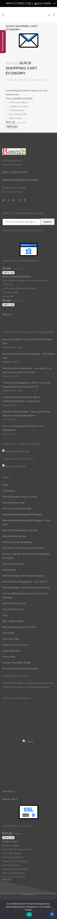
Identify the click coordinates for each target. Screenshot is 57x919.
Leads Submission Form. (14, 603)
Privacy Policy (9, 657)
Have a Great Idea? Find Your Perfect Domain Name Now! (27, 341)
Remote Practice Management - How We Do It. (25, 581)
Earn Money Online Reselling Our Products (23, 548)
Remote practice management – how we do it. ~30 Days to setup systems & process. (27, 370)
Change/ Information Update (16, 662)
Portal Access (9, 570)
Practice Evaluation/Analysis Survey (19, 497)
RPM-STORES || (16, 3)
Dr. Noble (34, 80)
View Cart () (8, 791)
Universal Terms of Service (15, 645)
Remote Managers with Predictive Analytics (23, 576)
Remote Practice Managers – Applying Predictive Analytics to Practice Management (26, 413)
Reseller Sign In (9, 799)
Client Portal (8, 633)
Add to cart (12, 127)
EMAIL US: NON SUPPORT (15, 172)
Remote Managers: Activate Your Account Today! (26, 587)
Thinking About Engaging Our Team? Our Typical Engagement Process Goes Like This (26, 385)
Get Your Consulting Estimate (16, 508)
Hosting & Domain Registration (17, 542)
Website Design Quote (13, 502)
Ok (29, 914)
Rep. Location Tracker (13, 621)
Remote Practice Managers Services (19, 530)
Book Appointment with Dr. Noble (18, 627)
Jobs (4, 615)
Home (5, 485)
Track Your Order (10, 639)
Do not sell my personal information (20, 668)
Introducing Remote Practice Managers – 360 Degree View (28, 356)
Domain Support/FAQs (13, 564)
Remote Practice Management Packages (22, 514)
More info (7, 314)
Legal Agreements (11, 651)
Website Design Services (14, 536)
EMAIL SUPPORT (30, 180)
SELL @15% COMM (39, 3)
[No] (53, 909)
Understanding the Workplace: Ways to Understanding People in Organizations (21, 399)
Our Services (8, 491)
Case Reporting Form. (13, 609)
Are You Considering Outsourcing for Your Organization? (23, 428)
